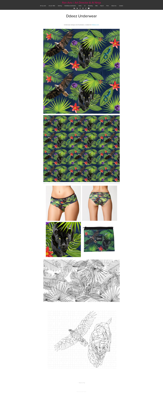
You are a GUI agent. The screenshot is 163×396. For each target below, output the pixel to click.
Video (80, 6)
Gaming (60, 6)
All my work (43, 6)
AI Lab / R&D (52, 6)
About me (113, 6)
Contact (121, 6)
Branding (90, 6)
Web (96, 6)
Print (107, 6)
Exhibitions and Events (70, 6)
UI (84, 6)
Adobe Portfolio (83, 391)
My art (102, 6)
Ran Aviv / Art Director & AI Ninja (81, 2)
